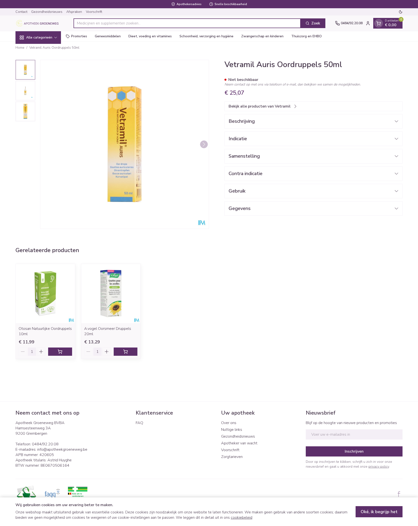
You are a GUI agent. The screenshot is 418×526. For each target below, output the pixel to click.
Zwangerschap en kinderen (262, 36)
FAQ (139, 422)
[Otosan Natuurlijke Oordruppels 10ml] (45, 293)
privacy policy (378, 466)
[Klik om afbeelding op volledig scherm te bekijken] (124, 144)
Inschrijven (354, 451)
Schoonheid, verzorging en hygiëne (206, 36)
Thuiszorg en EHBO (306, 36)
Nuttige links (231, 429)
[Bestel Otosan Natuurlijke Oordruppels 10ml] (60, 352)
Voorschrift (94, 11)
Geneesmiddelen (108, 36)
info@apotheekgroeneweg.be (62, 449)
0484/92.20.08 (45, 444)
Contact (21, 11)
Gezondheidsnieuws (46, 11)
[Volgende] (204, 144)
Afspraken (74, 11)
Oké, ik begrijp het (379, 512)
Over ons (228, 422)
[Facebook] (399, 494)
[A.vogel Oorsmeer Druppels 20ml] (111, 293)
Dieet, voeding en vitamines (150, 36)
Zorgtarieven (232, 456)
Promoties (79, 36)
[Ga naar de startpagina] (39, 23)
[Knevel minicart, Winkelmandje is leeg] (378, 23)
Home (19, 47)
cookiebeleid (241, 517)
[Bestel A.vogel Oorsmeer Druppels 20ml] (126, 352)
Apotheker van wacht (239, 443)
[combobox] (187, 23)
